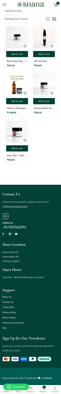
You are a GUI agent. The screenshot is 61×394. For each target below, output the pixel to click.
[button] (13, 11)
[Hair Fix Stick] (44, 37)
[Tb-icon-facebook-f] (3, 234)
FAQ (4, 328)
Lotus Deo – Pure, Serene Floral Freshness (17, 155)
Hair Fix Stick (40, 61)
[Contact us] (5, 216)
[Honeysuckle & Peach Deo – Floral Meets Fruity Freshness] (44, 85)
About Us (7, 296)
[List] (48, 19)
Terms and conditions (13, 322)
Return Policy (9, 317)
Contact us (7, 223)
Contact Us (7, 302)
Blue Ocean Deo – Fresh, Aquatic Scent (17, 61)
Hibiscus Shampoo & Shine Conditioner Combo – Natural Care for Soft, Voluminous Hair (17, 108)
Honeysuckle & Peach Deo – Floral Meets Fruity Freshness (44, 108)
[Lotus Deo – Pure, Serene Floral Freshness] (17, 132)
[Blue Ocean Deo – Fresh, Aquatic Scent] (17, 37)
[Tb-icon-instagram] (10, 234)
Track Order (8, 307)
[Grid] (54, 19)
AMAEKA (48, 378)
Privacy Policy (9, 312)
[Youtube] (16, 234)
